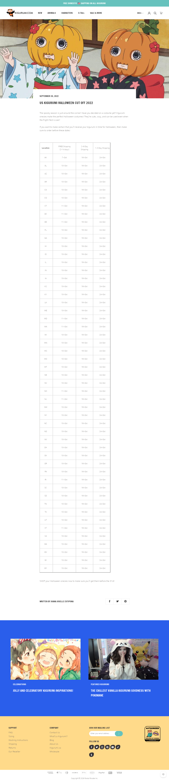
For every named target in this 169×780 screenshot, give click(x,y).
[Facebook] (91, 747)
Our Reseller (14, 752)
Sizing (11, 736)
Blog (52, 740)
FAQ (11, 732)
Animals (52, 12)
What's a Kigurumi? (58, 736)
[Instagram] (102, 747)
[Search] (155, 13)
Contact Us (55, 732)
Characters (67, 12)
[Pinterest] (107, 747)
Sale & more (96, 12)
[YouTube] (113, 747)
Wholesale (54, 752)
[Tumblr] (91, 754)
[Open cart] (161, 12)
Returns (12, 748)
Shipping (13, 744)
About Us (54, 744)
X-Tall (81, 12)
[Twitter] (97, 747)
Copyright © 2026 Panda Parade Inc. (84, 778)
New (40, 12)
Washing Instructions (18, 740)
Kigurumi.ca (55, 748)
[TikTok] (118, 747)
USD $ (139, 13)
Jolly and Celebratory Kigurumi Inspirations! (43, 691)
